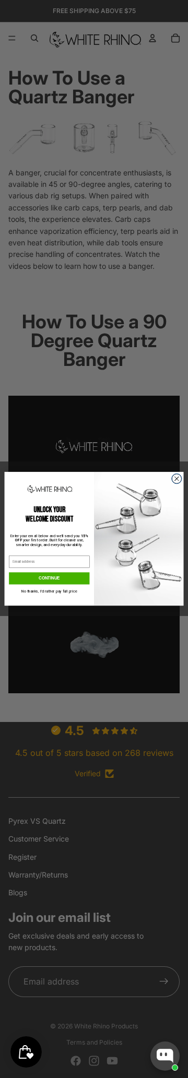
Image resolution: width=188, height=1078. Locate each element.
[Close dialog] (177, 479)
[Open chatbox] (165, 1056)
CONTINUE (49, 578)
